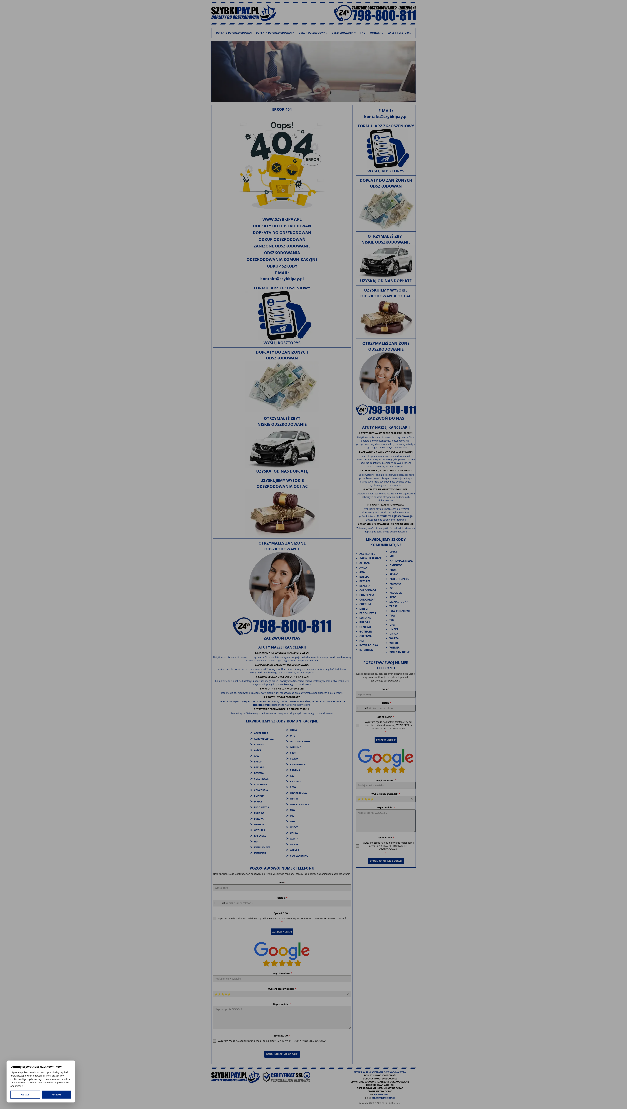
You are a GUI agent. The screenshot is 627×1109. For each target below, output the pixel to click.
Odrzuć (25, 1094)
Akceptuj (56, 1094)
